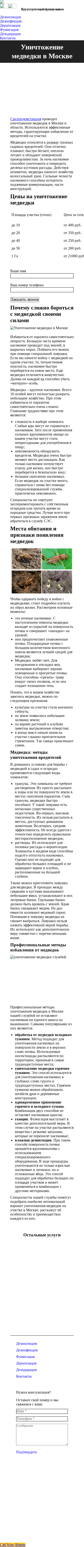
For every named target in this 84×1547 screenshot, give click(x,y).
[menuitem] (11, 17)
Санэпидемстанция (25, 119)
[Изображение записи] (23, 1258)
